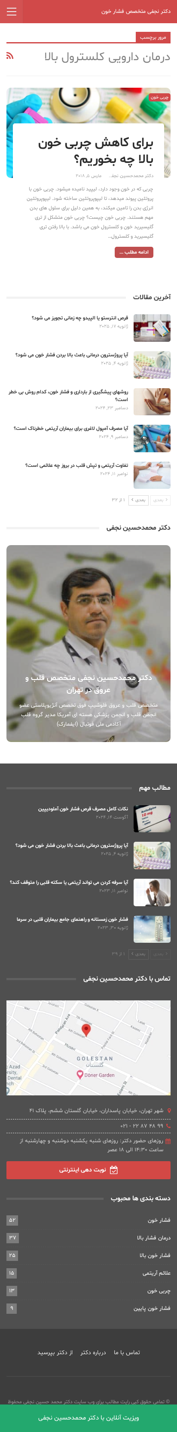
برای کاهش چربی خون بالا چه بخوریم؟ (95, 151)
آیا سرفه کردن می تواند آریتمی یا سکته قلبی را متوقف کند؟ (69, 882)
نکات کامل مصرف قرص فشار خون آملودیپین (83, 809)
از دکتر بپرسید (55, 1353)
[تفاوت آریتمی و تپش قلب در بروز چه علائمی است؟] (152, 475)
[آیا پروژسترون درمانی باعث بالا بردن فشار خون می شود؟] (152, 365)
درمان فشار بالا (154, 1238)
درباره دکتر (93, 1353)
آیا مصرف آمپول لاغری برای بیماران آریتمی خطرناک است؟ (71, 428)
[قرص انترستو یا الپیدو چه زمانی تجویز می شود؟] (152, 328)
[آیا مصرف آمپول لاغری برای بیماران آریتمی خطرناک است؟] (152, 438)
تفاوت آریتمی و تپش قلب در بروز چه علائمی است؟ (76, 465)
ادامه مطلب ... (134, 252)
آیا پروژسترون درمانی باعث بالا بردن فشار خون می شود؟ (71, 355)
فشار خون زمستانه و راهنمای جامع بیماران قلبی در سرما (72, 919)
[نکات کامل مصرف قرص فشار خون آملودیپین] (152, 819)
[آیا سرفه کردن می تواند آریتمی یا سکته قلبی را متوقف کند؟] (152, 892)
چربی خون (159, 97)
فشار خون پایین (152, 1308)
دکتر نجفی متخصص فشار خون (136, 11)
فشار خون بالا (155, 1256)
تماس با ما (127, 1353)
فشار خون (159, 1220)
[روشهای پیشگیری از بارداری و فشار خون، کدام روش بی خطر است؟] (152, 402)
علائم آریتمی (157, 1273)
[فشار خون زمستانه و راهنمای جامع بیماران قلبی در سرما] (152, 929)
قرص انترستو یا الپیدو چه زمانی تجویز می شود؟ (80, 318)
